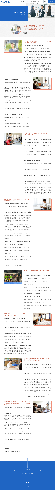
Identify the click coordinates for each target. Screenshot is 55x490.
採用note (45, 1)
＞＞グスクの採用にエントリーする (9, 452)
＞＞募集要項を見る (7, 448)
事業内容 (22, 1)
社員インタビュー (40, 1)
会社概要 (27, 1)
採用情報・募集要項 (33, 1)
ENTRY (51, 1)
